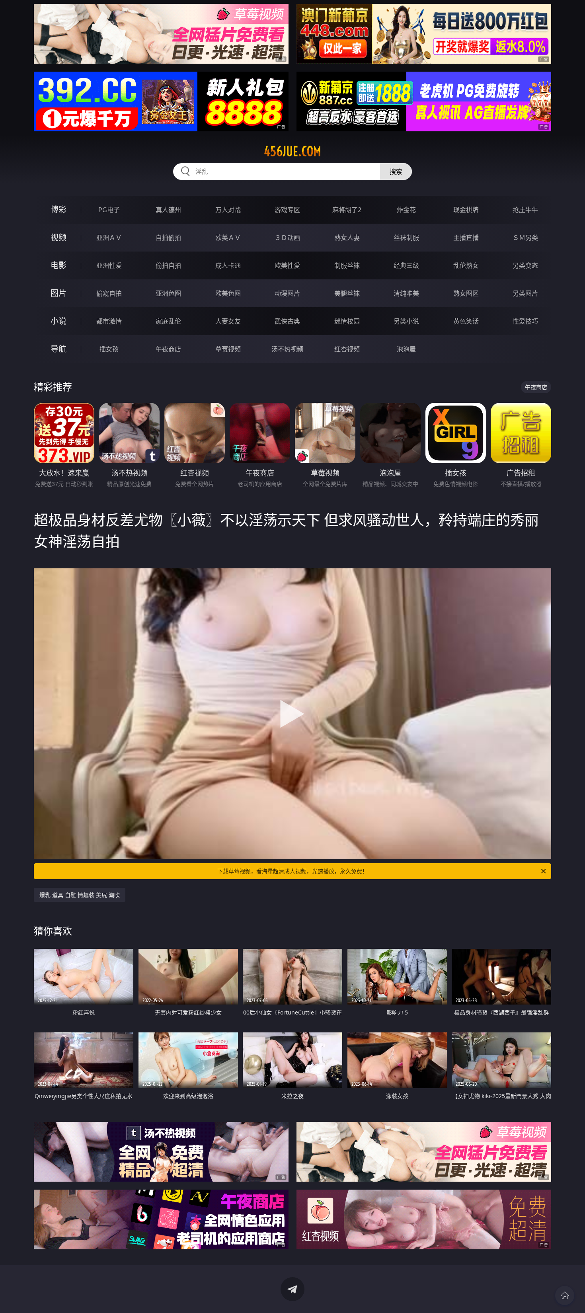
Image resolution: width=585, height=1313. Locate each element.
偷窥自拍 (109, 293)
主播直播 (466, 237)
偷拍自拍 (168, 265)
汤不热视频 (287, 349)
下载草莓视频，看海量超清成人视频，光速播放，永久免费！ (292, 871)
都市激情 (109, 321)
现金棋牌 (466, 209)
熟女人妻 (347, 237)
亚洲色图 (168, 293)
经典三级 (406, 265)
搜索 (396, 171)
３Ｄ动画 (287, 237)
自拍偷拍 (168, 237)
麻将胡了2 (346, 209)
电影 (58, 265)
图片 (58, 293)
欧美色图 (228, 293)
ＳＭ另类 (525, 237)
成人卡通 (228, 265)
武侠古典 (287, 321)
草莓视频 (228, 349)
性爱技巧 (525, 321)
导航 (58, 348)
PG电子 (109, 209)
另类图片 (525, 293)
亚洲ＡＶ (109, 237)
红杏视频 (347, 349)
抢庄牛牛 (525, 209)
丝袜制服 (406, 237)
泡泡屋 (406, 349)
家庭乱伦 (168, 321)
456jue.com (292, 151)
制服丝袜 (347, 265)
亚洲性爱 (109, 265)
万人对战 (228, 209)
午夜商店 (168, 349)
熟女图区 (466, 293)
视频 (58, 237)
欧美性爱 (287, 265)
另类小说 (406, 321)
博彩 (58, 209)
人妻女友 (228, 321)
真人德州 (168, 209)
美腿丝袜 (347, 293)
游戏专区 (287, 209)
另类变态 (525, 265)
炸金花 (406, 209)
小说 (58, 321)
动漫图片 (287, 293)
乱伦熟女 (466, 265)
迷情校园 (347, 321)
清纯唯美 (406, 293)
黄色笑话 (466, 321)
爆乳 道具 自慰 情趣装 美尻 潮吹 (79, 895)
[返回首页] (564, 1295)
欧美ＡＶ (228, 237)
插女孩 (109, 349)
